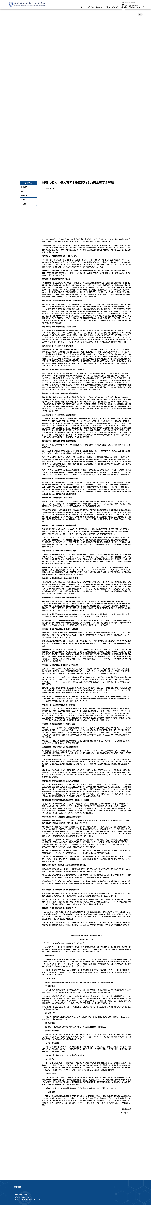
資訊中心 (132, 7)
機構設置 (99, 7)
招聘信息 (24, 195)
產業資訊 (24, 204)
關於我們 (91, 7)
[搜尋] (123, 10)
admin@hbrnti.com (131, 5)
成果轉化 (115, 7)
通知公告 (24, 191)
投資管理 (107, 7)
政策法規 (24, 200)
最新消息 (24, 187)
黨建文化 (140, 7)
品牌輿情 (123, 7)
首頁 (82, 7)
